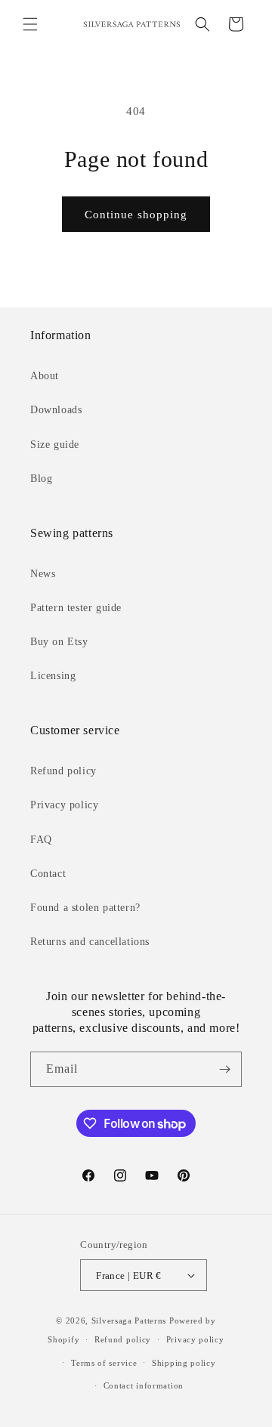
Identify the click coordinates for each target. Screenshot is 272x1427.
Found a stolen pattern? (85, 907)
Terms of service (104, 1362)
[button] (30, 24)
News (42, 573)
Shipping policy (184, 1362)
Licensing (53, 675)
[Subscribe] (224, 1069)
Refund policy (63, 771)
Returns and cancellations (90, 941)
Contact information (144, 1385)
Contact (48, 873)
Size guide (54, 444)
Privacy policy (64, 805)
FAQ (41, 839)
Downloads (56, 409)
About (44, 375)
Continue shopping (136, 214)
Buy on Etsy (59, 641)
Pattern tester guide (76, 607)
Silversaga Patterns (128, 1320)
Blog (41, 478)
